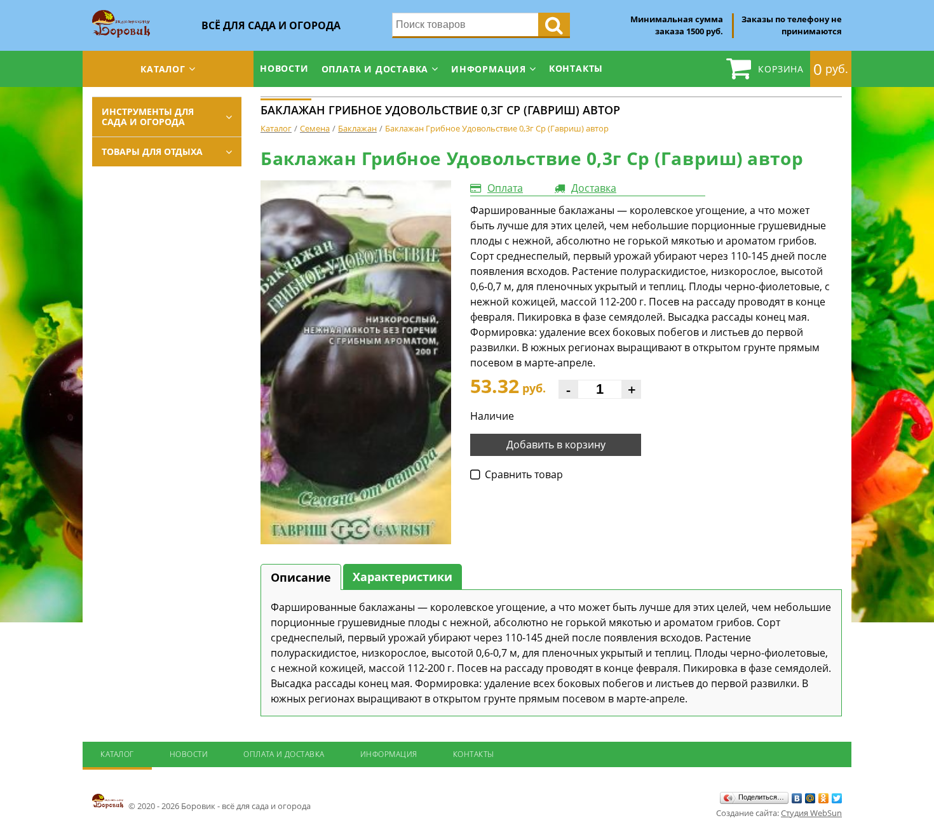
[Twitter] (837, 798)
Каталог (163, 69)
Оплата (505, 188)
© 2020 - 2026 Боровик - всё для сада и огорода (218, 806)
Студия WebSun (811, 813)
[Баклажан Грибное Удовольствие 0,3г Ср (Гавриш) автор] (356, 362)
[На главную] (121, 14)
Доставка (593, 188)
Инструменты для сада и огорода (148, 116)
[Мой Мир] (810, 798)
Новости (284, 68)
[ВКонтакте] (797, 798)
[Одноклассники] (823, 798)
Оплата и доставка (375, 69)
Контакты (576, 68)
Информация (488, 69)
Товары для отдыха (152, 151)
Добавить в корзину (556, 445)
